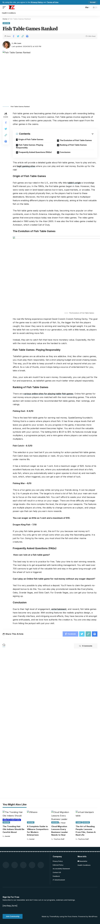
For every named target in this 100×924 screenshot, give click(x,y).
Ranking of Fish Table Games (73, 145)
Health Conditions (12, 820)
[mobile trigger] (5, 7)
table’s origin (74, 182)
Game (79, 822)
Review (6, 23)
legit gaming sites (26, 166)
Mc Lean (17, 43)
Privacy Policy (37, 2)
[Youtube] (32, 865)
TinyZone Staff (59, 839)
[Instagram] (41, 865)
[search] (82, 7)
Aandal (7, 836)
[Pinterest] (23, 865)
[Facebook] (6, 865)
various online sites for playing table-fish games (48, 393)
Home (5, 19)
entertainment (58, 609)
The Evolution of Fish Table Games (76, 140)
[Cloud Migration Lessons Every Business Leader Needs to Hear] (62, 816)
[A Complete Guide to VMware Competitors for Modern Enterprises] (38, 816)
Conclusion (65, 152)
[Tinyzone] (11, 7)
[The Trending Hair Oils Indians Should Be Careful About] (13, 816)
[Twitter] (14, 865)
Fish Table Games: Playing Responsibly (29, 146)
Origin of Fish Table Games (30, 139)
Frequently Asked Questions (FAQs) (35, 152)
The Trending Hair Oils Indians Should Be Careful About (13, 829)
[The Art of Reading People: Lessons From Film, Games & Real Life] (86, 816)
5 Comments (87, 646)
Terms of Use (52, 2)
